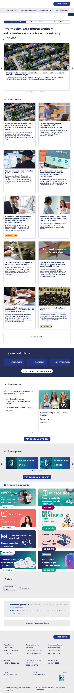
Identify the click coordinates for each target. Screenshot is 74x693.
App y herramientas (32, 645)
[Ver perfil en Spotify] (28, 678)
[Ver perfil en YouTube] (16, 678)
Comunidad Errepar (54, 648)
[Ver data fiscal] (64, 678)
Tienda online (8, 648)
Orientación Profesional (34, 650)
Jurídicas (59, 22)
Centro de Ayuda (54, 653)
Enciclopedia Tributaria (33, 653)
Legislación (16, 362)
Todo (15, 22)
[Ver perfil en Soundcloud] (24, 678)
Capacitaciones (9, 645)
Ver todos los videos (37, 439)
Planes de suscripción (11, 650)
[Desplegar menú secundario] (44, 4)
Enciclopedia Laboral (55, 645)
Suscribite (48, 507)
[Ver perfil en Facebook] (5, 678)
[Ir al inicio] (11, 637)
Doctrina (39, 362)
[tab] (29, 91)
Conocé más (8, 528)
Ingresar (62, 4)
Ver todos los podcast (37, 477)
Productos (7, 653)
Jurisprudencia (62, 362)
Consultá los (37, 623)
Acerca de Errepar (54, 650)
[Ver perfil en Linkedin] (12, 678)
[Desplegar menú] (5, 3)
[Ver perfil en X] (9, 678)
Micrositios (30, 648)
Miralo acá (8, 507)
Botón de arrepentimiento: (19, 605)
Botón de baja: (15, 611)
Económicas (37, 22)
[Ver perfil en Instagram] (20, 678)
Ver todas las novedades (37, 371)
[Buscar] (25, 4)
